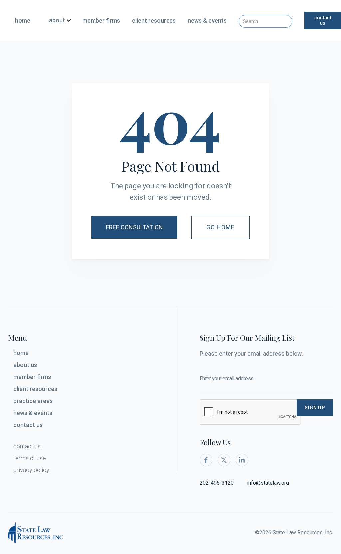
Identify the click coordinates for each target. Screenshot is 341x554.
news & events (207, 20)
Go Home (220, 227)
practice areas (33, 400)
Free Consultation (134, 227)
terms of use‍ (29, 458)
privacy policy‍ (31, 469)
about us (25, 364)
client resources (154, 20)
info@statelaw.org (268, 483)
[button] (57, 20)
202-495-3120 (217, 483)
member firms (101, 20)
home (22, 20)
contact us (322, 20)
